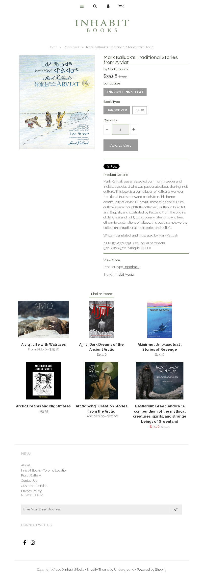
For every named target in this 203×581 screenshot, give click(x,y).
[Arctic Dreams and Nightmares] (43, 398)
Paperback (72, 47)
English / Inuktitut (125, 92)
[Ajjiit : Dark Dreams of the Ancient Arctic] (101, 337)
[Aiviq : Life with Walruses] (43, 337)
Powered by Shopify (151, 569)
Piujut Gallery (31, 475)
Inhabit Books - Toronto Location (44, 470)
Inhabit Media (124, 274)
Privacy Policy (31, 491)
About (25, 465)
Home (53, 47)
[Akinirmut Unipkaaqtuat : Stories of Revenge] (159, 337)
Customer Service (34, 486)
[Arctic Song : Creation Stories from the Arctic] (101, 398)
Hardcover (116, 110)
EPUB (139, 110)
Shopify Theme (98, 569)
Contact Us (29, 480)
